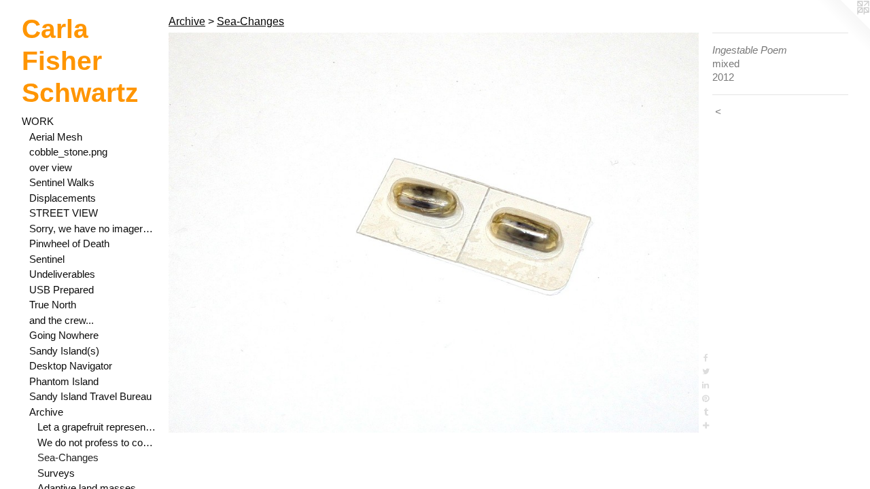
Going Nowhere (64, 335)
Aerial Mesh (55, 137)
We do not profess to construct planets (97, 442)
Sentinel (47, 259)
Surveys (56, 473)
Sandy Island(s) (64, 351)
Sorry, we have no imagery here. (93, 228)
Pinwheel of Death (69, 243)
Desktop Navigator (70, 366)
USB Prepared (61, 289)
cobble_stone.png (68, 152)
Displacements (62, 198)
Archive (46, 412)
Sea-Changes (68, 457)
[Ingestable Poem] (434, 233)
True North (52, 304)
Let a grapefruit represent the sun (97, 427)
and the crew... (61, 320)
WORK (38, 121)
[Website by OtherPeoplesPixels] (843, 27)
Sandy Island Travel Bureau (90, 396)
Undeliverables (62, 274)
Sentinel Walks (61, 182)
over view (50, 167)
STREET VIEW (63, 213)
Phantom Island (64, 381)
